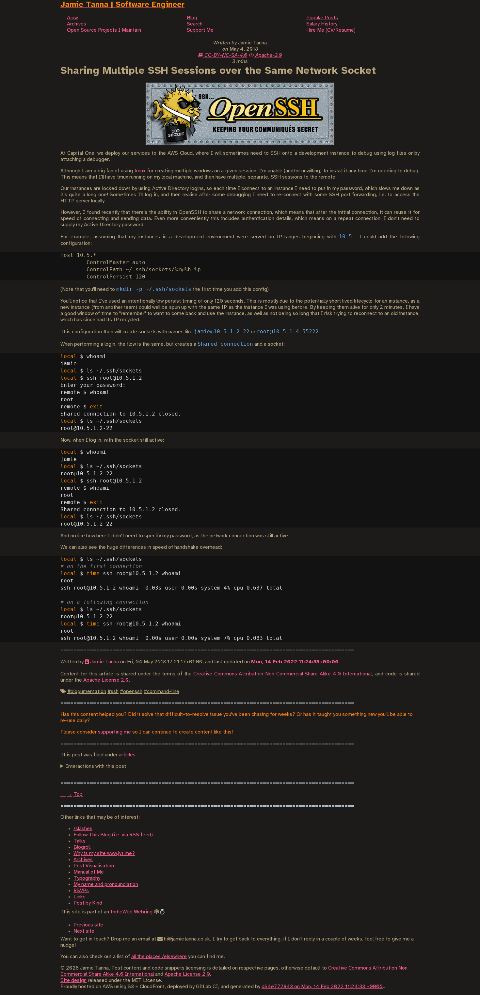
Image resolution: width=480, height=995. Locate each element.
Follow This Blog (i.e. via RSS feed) (113, 835)
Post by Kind (87, 903)
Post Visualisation (93, 866)
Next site (83, 931)
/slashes (82, 828)
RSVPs (81, 890)
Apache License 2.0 (106, 680)
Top (78, 794)
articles (127, 755)
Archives (83, 859)
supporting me (114, 732)
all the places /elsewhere (159, 956)
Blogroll (81, 847)
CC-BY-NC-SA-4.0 (225, 55)
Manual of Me (88, 872)
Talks (79, 841)
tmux (139, 171)
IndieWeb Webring (131, 912)
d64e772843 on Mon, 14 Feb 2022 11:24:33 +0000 (322, 986)
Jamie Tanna (104, 662)
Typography (86, 878)
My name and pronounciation (105, 884)
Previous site (88, 925)
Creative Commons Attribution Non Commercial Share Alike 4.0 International (282, 674)
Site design (73, 980)
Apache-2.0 (268, 55)
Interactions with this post (96, 766)
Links (79, 897)
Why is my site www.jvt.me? (104, 853)
